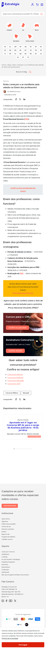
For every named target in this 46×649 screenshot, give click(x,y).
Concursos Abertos (15, 374)
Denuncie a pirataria (8, 529)
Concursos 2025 (13, 384)
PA (31, 50)
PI (5, 53)
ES (41, 46)
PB (36, 50)
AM (15, 46)
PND (26, 119)
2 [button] (16, 449)
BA (26, 46)
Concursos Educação (15, 380)
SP (23, 57)
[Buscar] (41, 13)
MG (15, 50)
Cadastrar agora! (9, 506)
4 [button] (20, 449)
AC (5, 46)
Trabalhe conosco (7, 539)
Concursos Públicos (12, 393)
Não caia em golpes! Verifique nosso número (15, 575)
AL (10, 46)
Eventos (4, 532)
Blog (9, 65)
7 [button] (26, 449)
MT (26, 50)
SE (18, 57)
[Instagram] (3, 600)
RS (36, 53)
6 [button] (24, 449)
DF (36, 46)
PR (10, 53)
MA (10, 50)
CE (31, 46)
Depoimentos (6, 567)
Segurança (5, 521)
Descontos (5, 564)
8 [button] (28, 449)
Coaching (4, 557)
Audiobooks (5, 572)
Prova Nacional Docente (23, 293)
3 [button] (18, 449)
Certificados (5, 570)
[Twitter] (15, 600)
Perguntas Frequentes (8, 562)
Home (4, 65)
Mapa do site (6, 534)
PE (41, 50)
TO (28, 57)
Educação (26, 393)
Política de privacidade (9, 524)
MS (20, 50)
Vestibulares (5, 554)
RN (20, 53)
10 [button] (32, 449)
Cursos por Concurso (8, 552)
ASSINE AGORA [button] (15, 350)
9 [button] (30, 449)
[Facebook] (6, 600)
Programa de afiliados (8, 537)
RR (31, 53)
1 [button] (14, 449)
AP (20, 46)
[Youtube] (10, 600)
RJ (15, 53)
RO (26, 53)
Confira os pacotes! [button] (17, 327)
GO (5, 50)
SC (41, 53)
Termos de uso (6, 526)
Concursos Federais (15, 377)
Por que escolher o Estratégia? (11, 559)
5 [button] (22, 449)
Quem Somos (6, 519)
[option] (23, 427)
